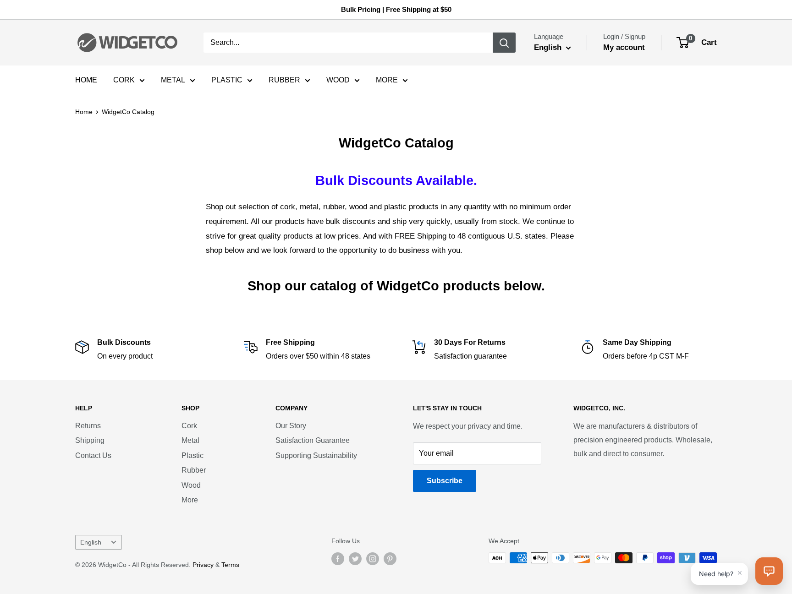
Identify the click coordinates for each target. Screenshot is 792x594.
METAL (173, 80)
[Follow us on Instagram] (372, 558)
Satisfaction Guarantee (312, 440)
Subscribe (444, 481)
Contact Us (93, 455)
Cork (189, 426)
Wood (191, 485)
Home (84, 111)
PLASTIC (226, 80)
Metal (190, 440)
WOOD (338, 80)
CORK (124, 80)
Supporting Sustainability (316, 455)
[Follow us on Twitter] (355, 558)
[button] (769, 571)
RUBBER (284, 80)
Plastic (193, 455)
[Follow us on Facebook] (337, 558)
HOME (86, 80)
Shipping (89, 440)
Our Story (290, 426)
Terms (230, 564)
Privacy (203, 564)
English (90, 542)
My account (624, 47)
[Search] (504, 43)
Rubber (194, 470)
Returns (88, 426)
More (190, 500)
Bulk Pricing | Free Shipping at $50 (396, 9)
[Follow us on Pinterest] (390, 558)
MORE (387, 80)
